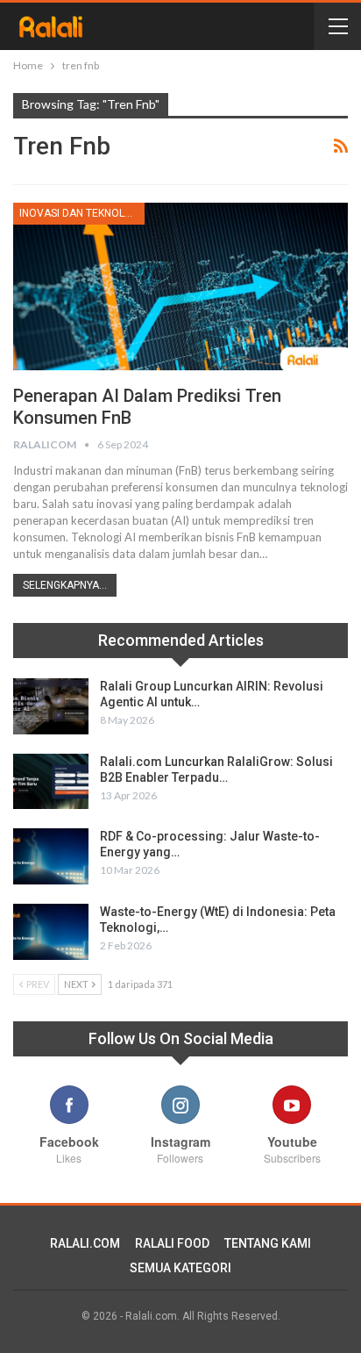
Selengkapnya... (65, 585)
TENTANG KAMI (267, 1243)
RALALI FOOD (172, 1243)
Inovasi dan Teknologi (80, 213)
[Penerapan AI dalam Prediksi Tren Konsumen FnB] (180, 286)
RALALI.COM (85, 1243)
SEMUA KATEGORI (180, 1268)
